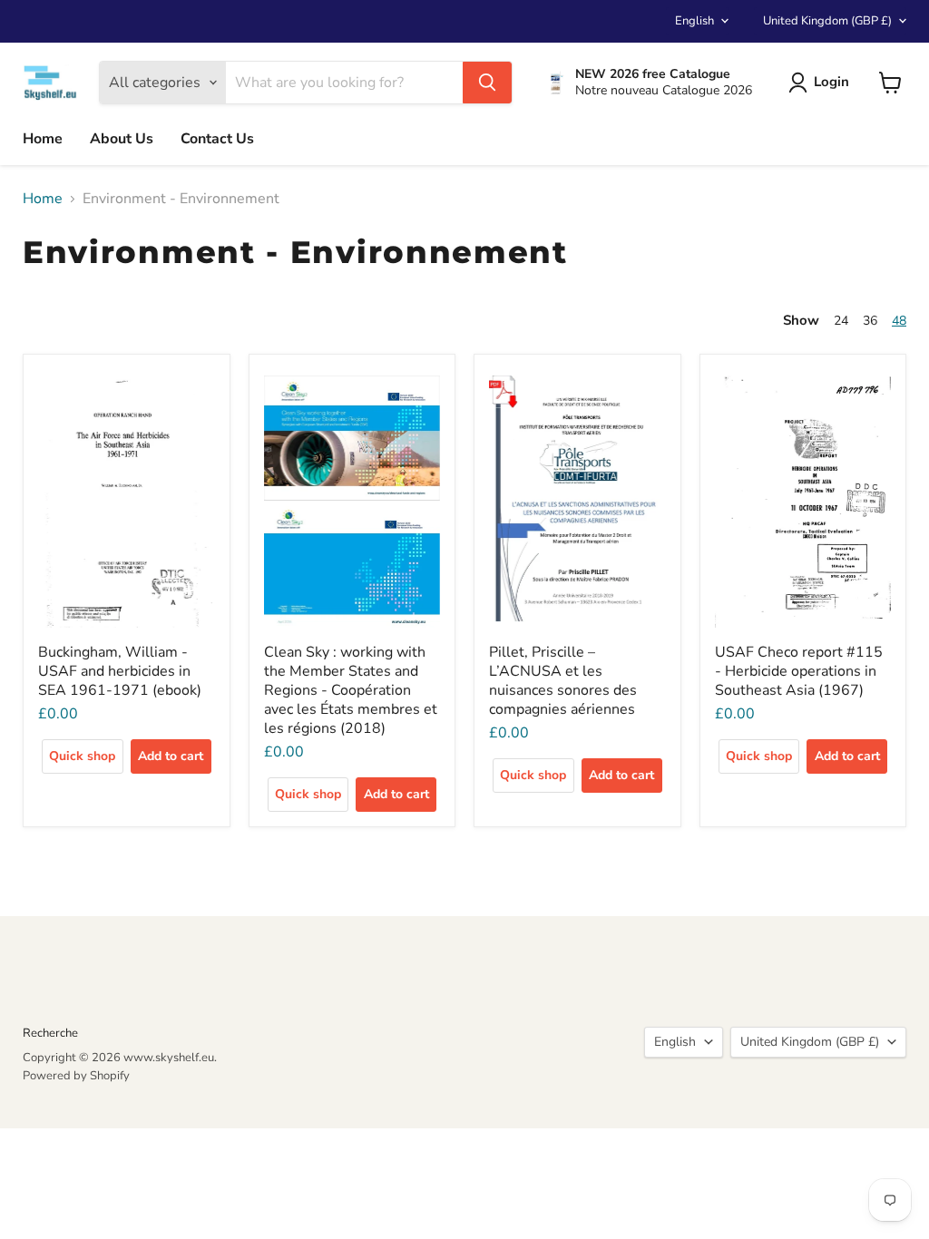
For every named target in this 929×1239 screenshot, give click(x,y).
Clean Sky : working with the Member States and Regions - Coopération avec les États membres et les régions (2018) (350, 690)
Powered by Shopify (76, 1076)
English (694, 21)
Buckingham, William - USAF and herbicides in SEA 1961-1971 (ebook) (119, 671)
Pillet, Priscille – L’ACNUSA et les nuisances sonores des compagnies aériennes (563, 680)
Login (831, 82)
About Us (121, 139)
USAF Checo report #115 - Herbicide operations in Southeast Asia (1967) (799, 671)
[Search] (487, 82)
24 (841, 320)
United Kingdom (827, 21)
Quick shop (82, 756)
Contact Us (217, 139)
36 (870, 320)
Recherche (50, 1033)
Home (43, 139)
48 (899, 320)
